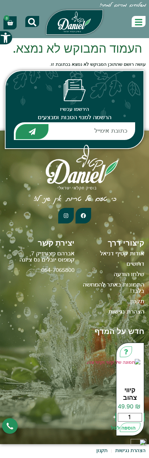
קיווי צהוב (130, 394)
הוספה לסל (128, 428)
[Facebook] (83, 215)
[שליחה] (32, 131)
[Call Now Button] (10, 426)
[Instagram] (66, 215)
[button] (6, 37)
